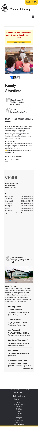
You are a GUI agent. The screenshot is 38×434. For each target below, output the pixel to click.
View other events (19, 42)
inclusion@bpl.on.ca (14, 150)
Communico (31, 428)
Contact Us (19, 407)
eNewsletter (19, 420)
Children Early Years (17, 156)
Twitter (19, 415)
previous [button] (9, 213)
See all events (28, 369)
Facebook (19, 413)
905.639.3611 (19, 409)
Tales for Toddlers (15, 309)
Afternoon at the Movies (17, 360)
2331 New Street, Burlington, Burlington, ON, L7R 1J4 (21, 260)
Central (13, 109)
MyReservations (19, 424)
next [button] (30, 213)
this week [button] (19, 213)
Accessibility (23, 428)
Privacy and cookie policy (11, 428)
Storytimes (16, 159)
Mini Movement (14, 330)
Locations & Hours (19, 404)
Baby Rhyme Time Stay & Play (19, 340)
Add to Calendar (15, 104)
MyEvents (19, 422)
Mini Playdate (13, 350)
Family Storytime (14, 320)
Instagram (19, 418)
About (19, 402)
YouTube (19, 411)
